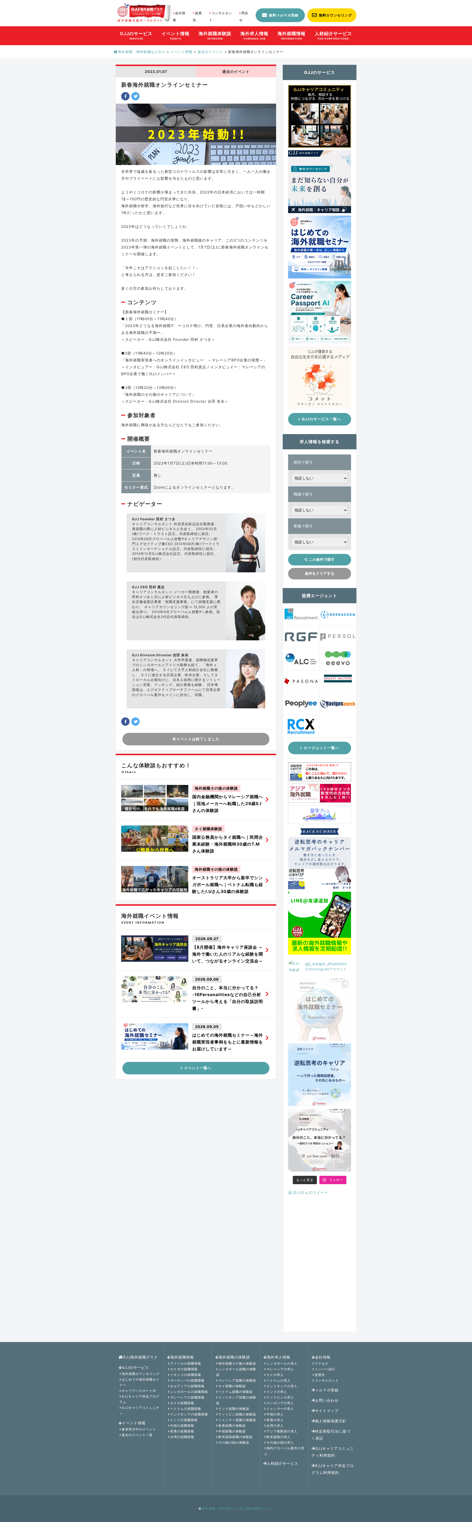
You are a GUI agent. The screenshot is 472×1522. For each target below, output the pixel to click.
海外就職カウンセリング (141, 1374)
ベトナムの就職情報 (185, 1409)
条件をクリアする (319, 573)
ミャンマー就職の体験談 (237, 1420)
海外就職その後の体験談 (237, 1363)
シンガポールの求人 (281, 1363)
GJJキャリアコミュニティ (139, 1410)
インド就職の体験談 (233, 1409)
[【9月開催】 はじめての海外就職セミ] (319, 1009)
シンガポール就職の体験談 (236, 1372)
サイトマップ (327, 1410)
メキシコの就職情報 (185, 1375)
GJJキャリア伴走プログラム (139, 1399)
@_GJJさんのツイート (308, 1192)
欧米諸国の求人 (278, 1437)
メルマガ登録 (327, 1390)
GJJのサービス (135, 1367)
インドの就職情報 (184, 1420)
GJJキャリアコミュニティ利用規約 (332, 1452)
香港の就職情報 (182, 1431)
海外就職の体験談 (234, 1357)
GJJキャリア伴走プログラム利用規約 (332, 1469)
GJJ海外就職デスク (140, 1357)
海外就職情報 (182, 1357)
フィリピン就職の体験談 (237, 1414)
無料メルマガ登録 (283, 15)
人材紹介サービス (282, 1463)
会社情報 (323, 1357)
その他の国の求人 (280, 1442)
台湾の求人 (275, 1425)
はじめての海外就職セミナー (139, 1382)
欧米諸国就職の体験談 (235, 1437)
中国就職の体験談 (232, 1431)
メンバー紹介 (325, 1369)
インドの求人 (276, 1392)
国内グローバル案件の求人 (284, 1451)
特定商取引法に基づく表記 (330, 1434)
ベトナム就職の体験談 (235, 1392)
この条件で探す (322, 559)
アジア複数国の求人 (281, 1431)
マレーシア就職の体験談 (237, 1380)
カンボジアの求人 (280, 1403)
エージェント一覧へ (321, 747)
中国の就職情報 (182, 1425)
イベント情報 (134, 1423)
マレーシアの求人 (280, 1369)
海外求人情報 (278, 1357)
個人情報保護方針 (330, 1421)
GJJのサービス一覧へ (321, 419)
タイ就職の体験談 (232, 1386)
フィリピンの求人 (280, 1397)
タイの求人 (275, 1375)
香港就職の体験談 (232, 1425)
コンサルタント (327, 1380)
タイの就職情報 (182, 1403)
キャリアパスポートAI (139, 1391)
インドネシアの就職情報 (189, 1414)
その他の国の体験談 (233, 1442)
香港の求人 (275, 1420)
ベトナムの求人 (278, 1380)
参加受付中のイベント (139, 1429)
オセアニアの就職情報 (187, 1386)
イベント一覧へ (197, 1068)
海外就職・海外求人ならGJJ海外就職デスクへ (238, 1508)
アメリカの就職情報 (185, 1363)
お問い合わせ (327, 1400)
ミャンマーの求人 (280, 1409)
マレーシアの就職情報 (187, 1397)
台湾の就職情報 (182, 1437)
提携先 (320, 1375)
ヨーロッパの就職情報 (187, 1380)
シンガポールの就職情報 (189, 1392)
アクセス (321, 1363)
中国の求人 (275, 1414)
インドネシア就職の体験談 (236, 1400)
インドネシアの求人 (281, 1386)
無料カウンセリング (335, 15)
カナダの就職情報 (184, 1369)
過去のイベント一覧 (137, 1435)
